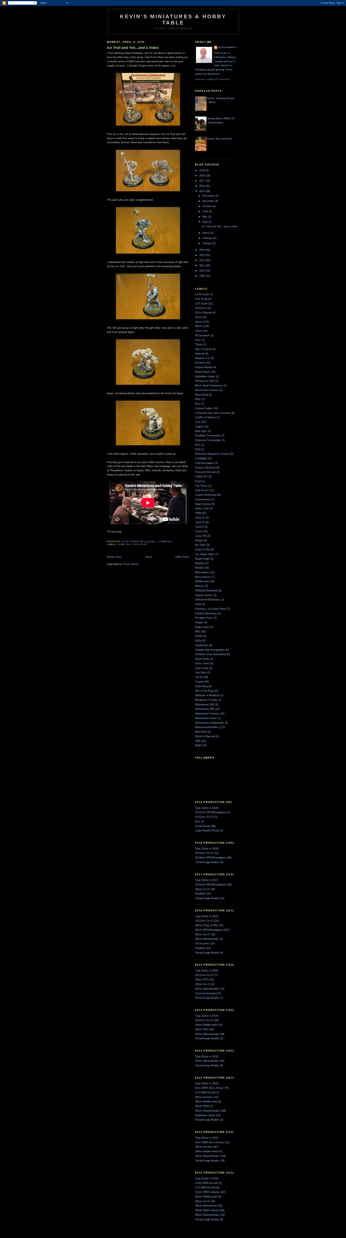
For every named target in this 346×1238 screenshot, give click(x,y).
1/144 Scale (202, 294)
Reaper (199, 622)
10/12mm (200, 307)
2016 (202, 185)
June (205, 211)
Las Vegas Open (204, 554)
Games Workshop (205, 494)
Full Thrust (201, 485)
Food (198, 481)
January (207, 243)
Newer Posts (114, 556)
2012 (202, 260)
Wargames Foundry (206, 699)
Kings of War (202, 549)
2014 (202, 249)
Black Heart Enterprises (209, 385)
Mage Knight (202, 558)
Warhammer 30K (204, 704)
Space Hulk (201, 668)
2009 (202, 275)
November (208, 200)
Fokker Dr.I (201, 476)
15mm (198, 317)
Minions (199, 585)
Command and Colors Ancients (213, 412)
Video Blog (139, 544)
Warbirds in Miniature (207, 695)
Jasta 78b (200, 535)
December (208, 195)
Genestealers (202, 499)
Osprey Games (204, 595)
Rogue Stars (202, 627)
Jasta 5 (199, 526)
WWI (198, 740)
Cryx (197, 421)
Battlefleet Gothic (205, 376)
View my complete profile (212, 79)
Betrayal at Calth (204, 380)
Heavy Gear (202, 508)
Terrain (199, 677)
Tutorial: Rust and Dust (218, 138)
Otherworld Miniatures (207, 599)
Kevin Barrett (227, 47)
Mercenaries (202, 572)
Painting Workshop (206, 613)
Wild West (201, 731)
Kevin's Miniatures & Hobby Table (173, 19)
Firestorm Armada (205, 471)
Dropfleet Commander (207, 435)
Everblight (201, 458)
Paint (198, 604)
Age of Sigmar (203, 349)
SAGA (198, 636)
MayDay (200, 563)
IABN (198, 513)
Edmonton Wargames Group (211, 453)
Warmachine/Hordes (206, 727)
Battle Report (202, 371)
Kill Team (200, 544)
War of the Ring (204, 690)
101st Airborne (203, 312)
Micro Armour (202, 576)
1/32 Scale (201, 298)
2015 (202, 191)
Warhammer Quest (206, 718)
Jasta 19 (200, 522)
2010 (202, 270)
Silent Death (202, 658)
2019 (202, 170)
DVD (197, 449)
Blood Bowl (201, 394)
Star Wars (201, 672)
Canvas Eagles (204, 408)
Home (148, 556)
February (207, 238)
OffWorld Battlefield (206, 590)
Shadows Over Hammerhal (210, 654)
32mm (198, 330)
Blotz (198, 399)
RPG (128, 544)
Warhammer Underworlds (209, 722)
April (205, 221)
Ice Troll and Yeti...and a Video (133, 48)
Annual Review (203, 367)
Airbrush (200, 353)
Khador (199, 540)
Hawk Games (203, 504)
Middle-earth (202, 581)
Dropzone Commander (208, 440)
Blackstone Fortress (206, 390)
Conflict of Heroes (205, 417)
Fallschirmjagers (204, 462)
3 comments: (165, 541)
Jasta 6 (199, 531)
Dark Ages (201, 431)
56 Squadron (202, 335)
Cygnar (199, 426)
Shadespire (201, 645)
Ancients (200, 362)
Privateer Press (204, 617)
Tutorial (199, 681)
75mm (198, 344)
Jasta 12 (200, 517)
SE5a (198, 640)
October (207, 206)
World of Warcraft (205, 736)
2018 (202, 175)
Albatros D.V (202, 358)
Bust (197, 403)
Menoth (199, 567)
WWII (198, 745)
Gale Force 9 (202, 490)
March (206, 232)
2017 (202, 180)
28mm (121, 544)
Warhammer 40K (204, 708)
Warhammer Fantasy (207, 713)
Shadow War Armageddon (210, 649)
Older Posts (182, 556)
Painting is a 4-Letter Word (210, 608)
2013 (202, 255)
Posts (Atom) (131, 564)
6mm (198, 339)
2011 (202, 265)
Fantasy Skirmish (205, 467)
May (205, 216)
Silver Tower (202, 663)
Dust (197, 444)
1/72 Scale (201, 303)
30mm (198, 326)
